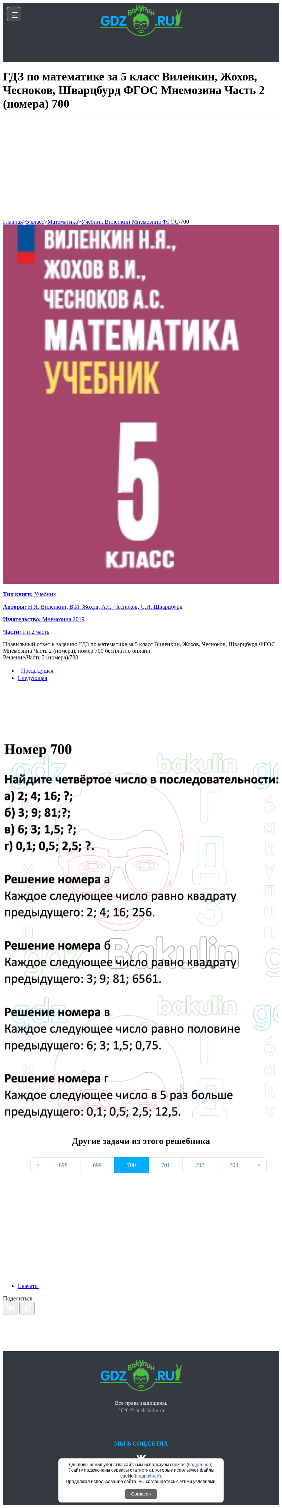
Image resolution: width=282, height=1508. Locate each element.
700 (184, 222)
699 (97, 1165)
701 (165, 1165)
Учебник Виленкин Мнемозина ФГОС (130, 222)
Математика (62, 222)
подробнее (199, 1464)
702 (199, 1165)
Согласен (141, 1494)
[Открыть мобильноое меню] (14, 14)
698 (63, 1165)
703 (233, 1165)
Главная (13, 222)
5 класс (35, 222)
